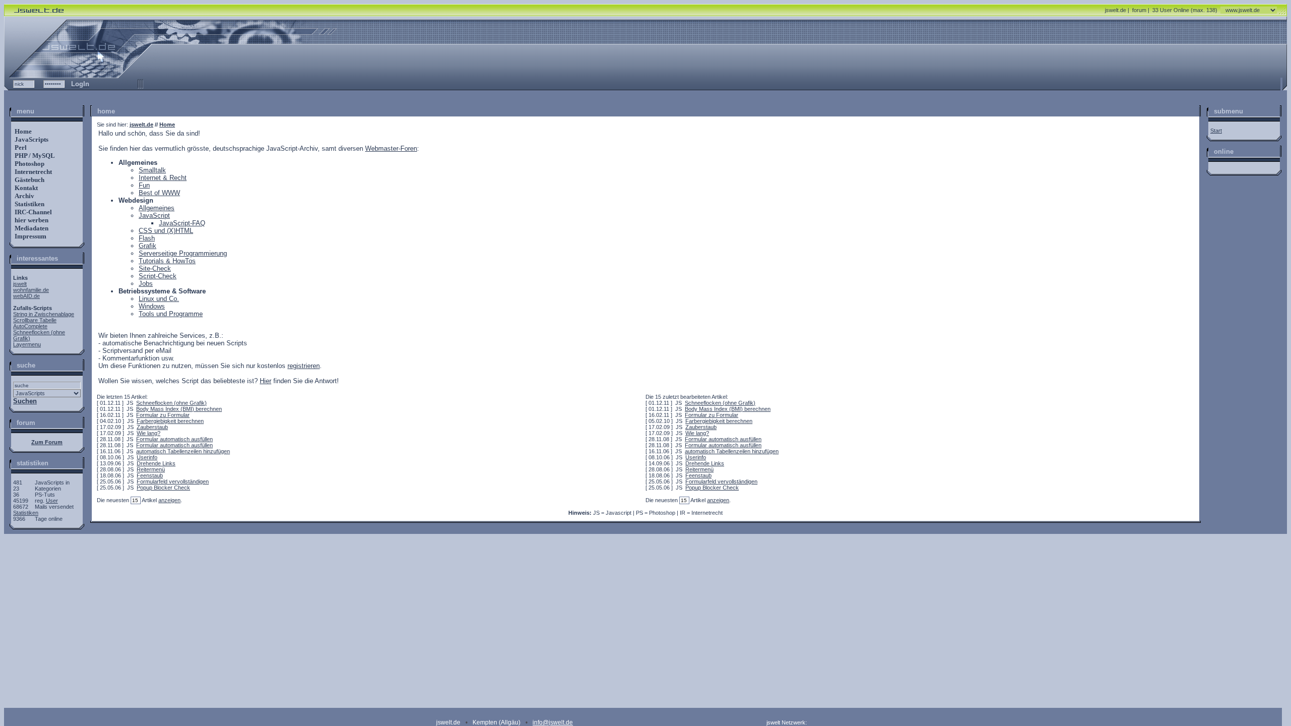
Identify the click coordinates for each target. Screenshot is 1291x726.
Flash (147, 238)
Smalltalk (152, 170)
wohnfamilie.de (31, 290)
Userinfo (147, 457)
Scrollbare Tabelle (34, 320)
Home (22, 131)
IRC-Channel (32, 212)
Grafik (147, 246)
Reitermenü (151, 469)
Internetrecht (32, 171)
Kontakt (25, 188)
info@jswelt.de (553, 722)
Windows (152, 306)
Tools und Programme (171, 314)
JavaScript (154, 215)
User (52, 501)
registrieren (303, 366)
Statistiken (28, 204)
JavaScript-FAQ (182, 223)
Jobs (146, 283)
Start (1216, 131)
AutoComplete (30, 326)
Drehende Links (156, 463)
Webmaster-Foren (391, 148)
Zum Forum (47, 442)
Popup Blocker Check (163, 488)
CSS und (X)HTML (166, 230)
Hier (265, 381)
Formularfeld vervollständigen (173, 481)
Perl (20, 147)
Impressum (29, 236)
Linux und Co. (159, 298)
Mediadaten (30, 228)
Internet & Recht (163, 178)
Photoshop (28, 163)
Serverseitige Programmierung (183, 253)
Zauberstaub (152, 427)
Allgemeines (156, 208)
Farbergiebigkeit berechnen (170, 421)
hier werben (30, 220)
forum (1139, 10)
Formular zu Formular (163, 415)
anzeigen (169, 500)
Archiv (23, 196)
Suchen (25, 401)
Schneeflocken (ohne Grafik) (171, 403)
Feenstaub (150, 475)
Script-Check (158, 276)
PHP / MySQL (34, 155)
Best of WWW (159, 193)
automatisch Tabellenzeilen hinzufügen (183, 451)
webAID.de (26, 296)
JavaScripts (30, 139)
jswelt (20, 284)
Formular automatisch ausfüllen (174, 439)
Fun (144, 185)
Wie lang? (148, 433)
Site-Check (155, 268)
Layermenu (27, 344)
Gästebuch (28, 180)
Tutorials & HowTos (167, 261)
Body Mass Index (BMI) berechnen (179, 409)
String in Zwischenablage (43, 314)
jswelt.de (1115, 10)
